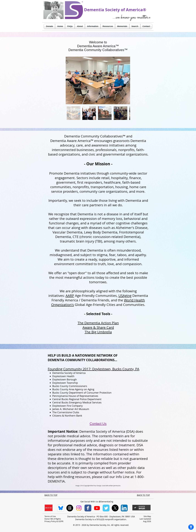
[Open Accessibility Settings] (191, 527)
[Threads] (69, 508)
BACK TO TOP (50, 495)
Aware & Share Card (98, 327)
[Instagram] (78, 508)
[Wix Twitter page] (106, 508)
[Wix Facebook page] (88, 508)
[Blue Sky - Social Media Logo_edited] (60, 508)
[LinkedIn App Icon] (124, 508)
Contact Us (98, 423)
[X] (115, 508)
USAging (124, 295)
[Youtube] (97, 508)
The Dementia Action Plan (98, 323)
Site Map (147, 516)
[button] (80, 26)
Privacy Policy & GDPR (53, 521)
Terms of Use (50, 516)
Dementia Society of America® (115, 9)
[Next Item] (126, 80)
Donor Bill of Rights (52, 519)
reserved (124, 525)
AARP (70, 295)
